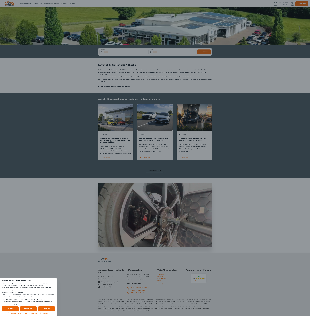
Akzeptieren (46, 309)
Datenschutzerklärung (31, 313)
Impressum (46, 313)
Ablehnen (10, 309)
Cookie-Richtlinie (16, 313)
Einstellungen (28, 309)
